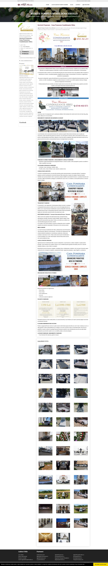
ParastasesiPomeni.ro (59, 556)
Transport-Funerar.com (78, 559)
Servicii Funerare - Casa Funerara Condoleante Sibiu (56, 25)
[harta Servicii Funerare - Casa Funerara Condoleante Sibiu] (26, 70)
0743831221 (25, 53)
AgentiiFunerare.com (41, 558)
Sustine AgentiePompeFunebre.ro (25, 559)
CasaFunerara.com (41, 554)
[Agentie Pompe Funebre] (25, 4)
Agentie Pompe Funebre (34, 16)
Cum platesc (21, 554)
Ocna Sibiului (51, 16)
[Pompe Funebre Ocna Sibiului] (26, 28)
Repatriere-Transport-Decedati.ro (62, 558)
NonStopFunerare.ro (77, 558)
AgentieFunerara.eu (59, 554)
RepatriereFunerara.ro (59, 559)
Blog (71, 4)
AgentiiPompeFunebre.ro (78, 554)
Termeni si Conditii (22, 558)
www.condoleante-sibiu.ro (26, 60)
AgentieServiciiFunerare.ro (42, 556)
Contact (78, 4)
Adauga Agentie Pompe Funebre (83, 0)
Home (47, 4)
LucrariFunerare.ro (41, 559)
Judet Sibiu (43, 16)
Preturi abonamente (22, 556)
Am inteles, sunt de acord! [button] (100, 564)
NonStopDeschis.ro (77, 556)
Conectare (86, 4)
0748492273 (25, 51)
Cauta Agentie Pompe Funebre (60, 4)
